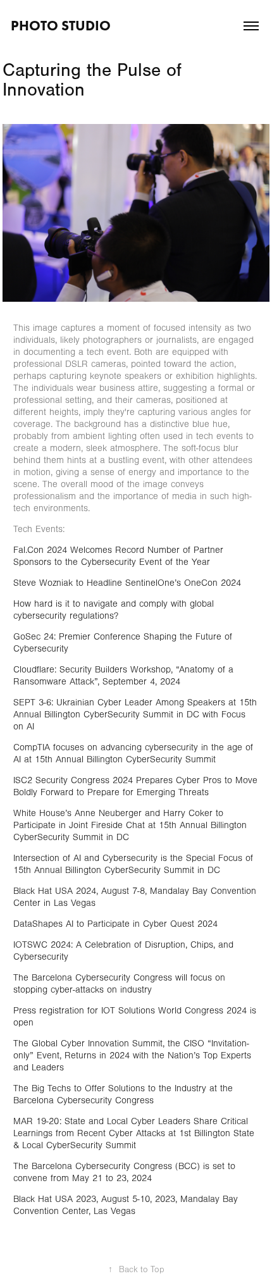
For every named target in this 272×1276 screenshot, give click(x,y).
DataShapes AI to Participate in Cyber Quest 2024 (115, 924)
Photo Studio (61, 25)
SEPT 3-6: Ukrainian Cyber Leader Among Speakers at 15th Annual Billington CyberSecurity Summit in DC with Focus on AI (135, 714)
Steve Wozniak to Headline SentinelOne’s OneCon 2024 (127, 583)
